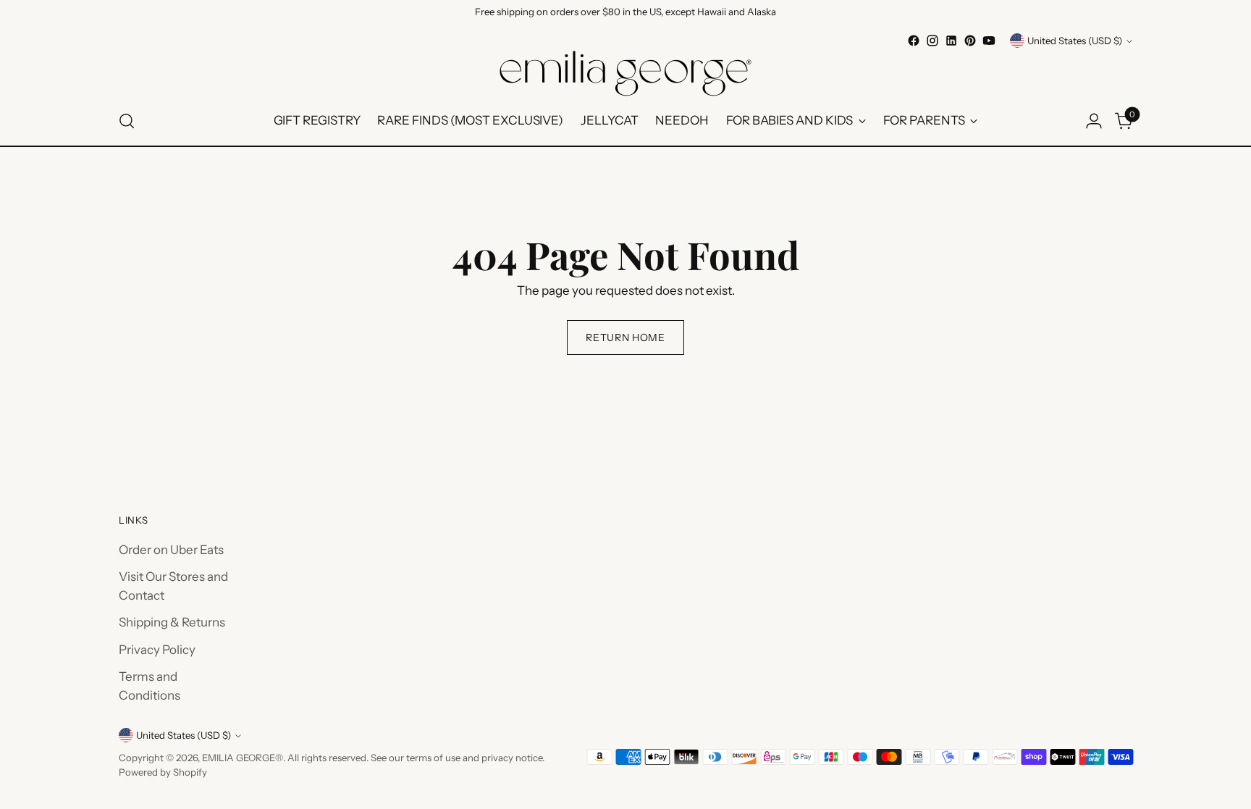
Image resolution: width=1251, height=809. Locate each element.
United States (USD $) (1074, 40)
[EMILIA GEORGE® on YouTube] (988, 40)
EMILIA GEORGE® (242, 757)
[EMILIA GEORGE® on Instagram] (932, 40)
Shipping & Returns (172, 622)
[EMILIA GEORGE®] (625, 73)
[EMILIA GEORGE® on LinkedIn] (951, 40)
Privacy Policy (157, 649)
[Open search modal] (126, 120)
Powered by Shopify (163, 772)
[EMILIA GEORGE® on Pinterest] (970, 40)
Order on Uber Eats (171, 549)
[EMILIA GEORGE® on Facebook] (913, 40)
